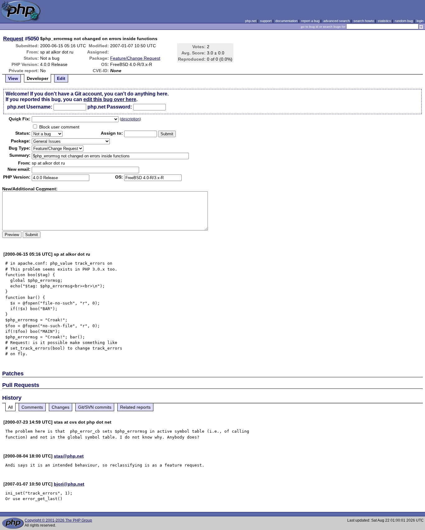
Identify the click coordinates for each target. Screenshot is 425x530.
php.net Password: (109, 106)
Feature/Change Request (135, 58)
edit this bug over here (109, 99)
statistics (384, 21)
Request (13, 38)
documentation (286, 21)
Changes (60, 407)
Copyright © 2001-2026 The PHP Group (58, 520)
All (10, 407)
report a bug (310, 21)
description (130, 119)
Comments (32, 407)
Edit (61, 78)
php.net (250, 21)
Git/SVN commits (94, 407)
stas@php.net (69, 455)
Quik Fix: (19, 118)
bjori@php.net (69, 483)
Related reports (135, 407)
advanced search (336, 21)
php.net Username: (29, 106)
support (266, 21)
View (13, 78)
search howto (363, 21)
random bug (404, 21)
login (420, 21)
